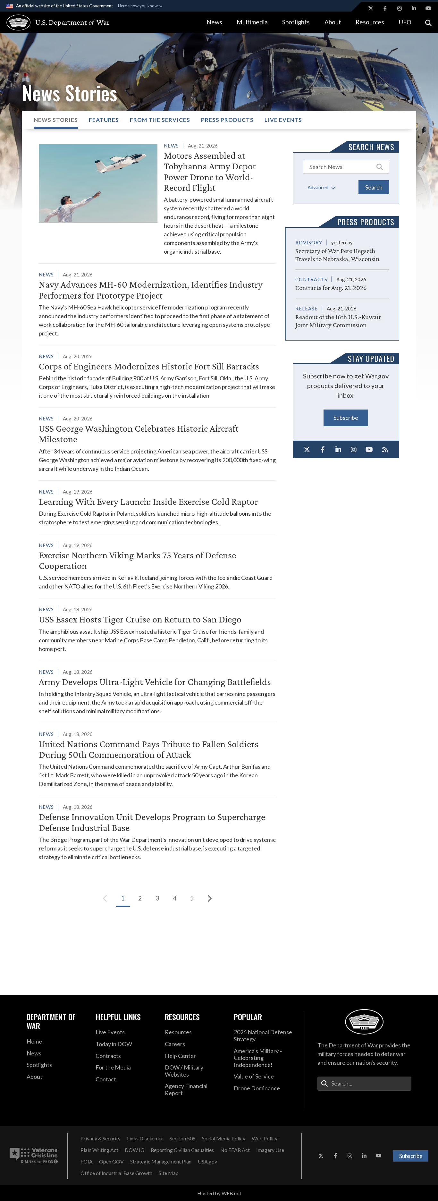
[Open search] (428, 22)
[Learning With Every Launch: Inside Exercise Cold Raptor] (157, 507)
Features (104, 119)
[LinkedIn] (338, 449)
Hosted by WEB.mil (219, 1193)
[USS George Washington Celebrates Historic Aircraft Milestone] (157, 443)
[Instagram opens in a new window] (399, 8)
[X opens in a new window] (370, 8)
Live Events (283, 119)
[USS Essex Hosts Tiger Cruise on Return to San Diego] (157, 629)
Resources (370, 22)
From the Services (160, 119)
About (332, 22)
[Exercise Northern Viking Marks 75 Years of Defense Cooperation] (157, 566)
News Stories (56, 119)
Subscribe (345, 417)
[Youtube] (369, 449)
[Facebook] (323, 449)
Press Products (227, 119)
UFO (405, 22)
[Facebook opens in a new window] (385, 8)
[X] (307, 449)
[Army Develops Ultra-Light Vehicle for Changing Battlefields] (157, 691)
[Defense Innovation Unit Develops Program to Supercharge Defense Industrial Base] (157, 831)
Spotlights (296, 22)
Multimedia (252, 22)
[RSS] (385, 449)
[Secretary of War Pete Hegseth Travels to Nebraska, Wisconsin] (342, 250)
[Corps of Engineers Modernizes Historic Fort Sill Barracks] (157, 376)
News (214, 22)
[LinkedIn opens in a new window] (414, 8)
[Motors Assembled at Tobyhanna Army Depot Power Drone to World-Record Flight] (157, 198)
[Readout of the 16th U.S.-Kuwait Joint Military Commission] (342, 313)
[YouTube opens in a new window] (428, 8)
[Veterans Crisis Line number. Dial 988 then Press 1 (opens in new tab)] (34, 1156)
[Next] (209, 898)
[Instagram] (354, 449)
